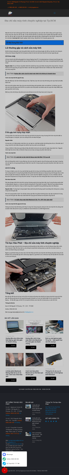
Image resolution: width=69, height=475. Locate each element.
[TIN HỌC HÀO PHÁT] (10, 13)
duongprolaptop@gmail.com (16, 440)
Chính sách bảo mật (50, 412)
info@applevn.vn (33, 7)
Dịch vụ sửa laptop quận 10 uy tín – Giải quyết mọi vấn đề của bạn (53, 340)
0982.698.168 (13, 7)
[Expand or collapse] (62, 42)
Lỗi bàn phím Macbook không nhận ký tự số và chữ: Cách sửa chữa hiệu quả (14, 373)
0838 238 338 (23, 7)
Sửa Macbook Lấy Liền (16, 444)
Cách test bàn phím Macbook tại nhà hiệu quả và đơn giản (34, 372)
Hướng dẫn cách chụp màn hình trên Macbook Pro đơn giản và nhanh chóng (34, 340)
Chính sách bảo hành (50, 408)
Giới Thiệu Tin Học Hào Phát (52, 407)
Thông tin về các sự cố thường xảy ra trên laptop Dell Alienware (54, 372)
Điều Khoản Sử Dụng (50, 410)
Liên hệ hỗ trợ (49, 414)
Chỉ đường (17, 422)
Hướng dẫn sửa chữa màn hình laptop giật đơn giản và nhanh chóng (14, 340)
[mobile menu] (54, 13)
